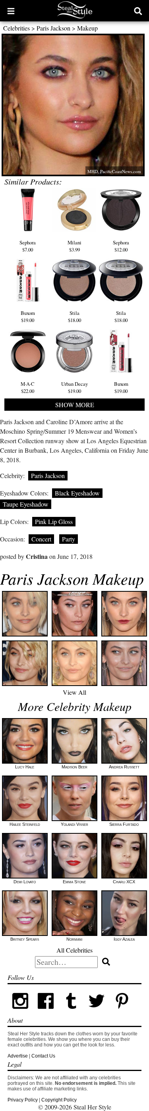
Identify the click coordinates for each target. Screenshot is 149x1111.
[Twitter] (96, 1012)
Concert (41, 539)
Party (68, 539)
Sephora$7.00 (27, 246)
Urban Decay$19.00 (74, 387)
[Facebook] (45, 1012)
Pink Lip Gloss (54, 521)
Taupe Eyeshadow (25, 504)
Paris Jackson (53, 28)
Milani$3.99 (74, 246)
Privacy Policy (23, 1100)
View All (74, 692)
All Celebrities (74, 950)
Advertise (18, 1056)
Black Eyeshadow (77, 493)
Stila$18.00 (74, 316)
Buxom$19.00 (28, 316)
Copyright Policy (59, 1100)
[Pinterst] (122, 1012)
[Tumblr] (71, 1012)
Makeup (87, 28)
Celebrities (16, 28)
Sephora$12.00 (121, 246)
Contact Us (43, 1056)
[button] (11, 11)
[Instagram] (20, 1012)
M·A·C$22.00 (28, 387)
